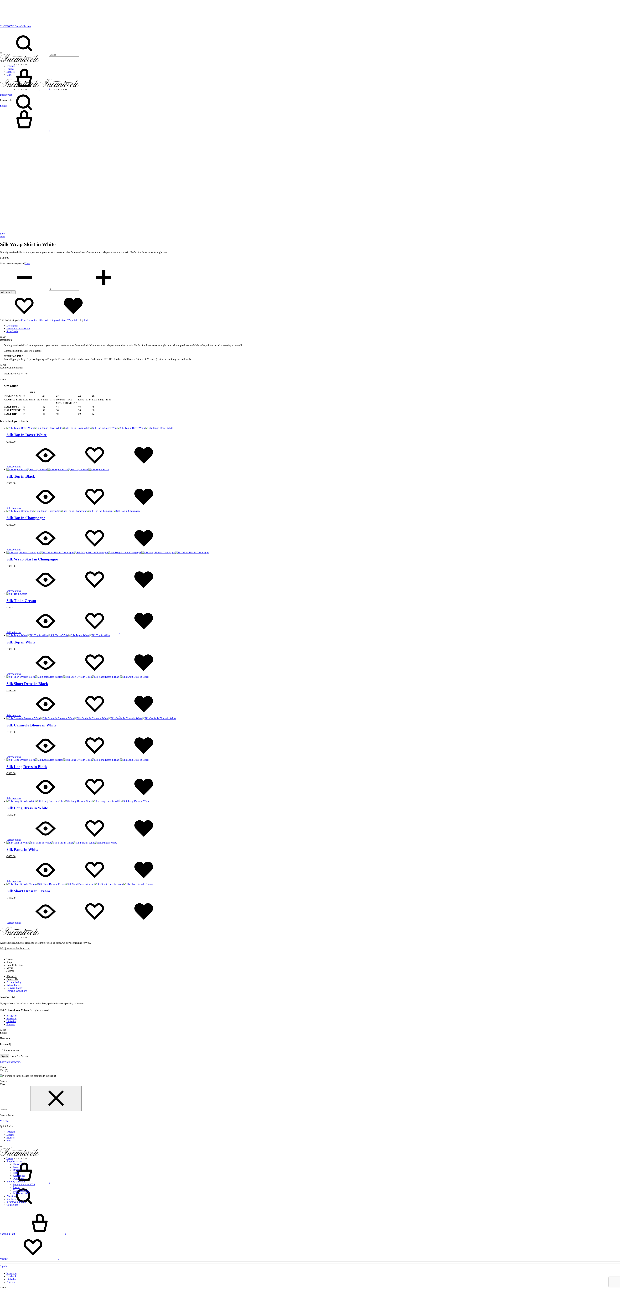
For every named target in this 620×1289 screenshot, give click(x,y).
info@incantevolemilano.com (15, 948)
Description (12, 325)
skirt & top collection (55, 320)
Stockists (11, 1199)
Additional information (18, 328)
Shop (9, 962)
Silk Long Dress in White (27, 808)
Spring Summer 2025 (24, 1184)
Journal (10, 970)
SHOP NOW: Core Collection (15, 26)
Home (9, 959)
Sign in (4, 1056)
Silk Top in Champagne (25, 518)
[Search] (39, 54)
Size (2, 263)
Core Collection (29, 320)
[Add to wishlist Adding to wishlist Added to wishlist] (49, 317)
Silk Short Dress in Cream (28, 891)
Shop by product (14, 1161)
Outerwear (18, 1178)
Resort (16, 1187)
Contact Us (12, 979)
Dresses (10, 1134)
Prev (2, 233)
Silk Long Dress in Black (26, 767)
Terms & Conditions (16, 990)
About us (11, 1196)
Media (9, 968)
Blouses (10, 1137)
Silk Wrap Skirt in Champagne (32, 559)
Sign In (3, 1266)
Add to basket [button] (13, 632)
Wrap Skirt (72, 320)
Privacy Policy (13, 982)
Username (5, 1038)
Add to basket (7, 292)
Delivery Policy (14, 988)
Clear (27, 263)
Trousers (10, 1131)
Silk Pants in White (22, 849)
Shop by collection (16, 1181)
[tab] (313, 325)
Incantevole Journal (16, 1202)
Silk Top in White (21, 642)
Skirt (41, 320)
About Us (11, 976)
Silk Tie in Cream (21, 601)
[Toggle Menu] (1, 52)
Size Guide (12, 331)
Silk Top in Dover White (26, 435)
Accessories (19, 1175)
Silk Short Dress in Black (27, 684)
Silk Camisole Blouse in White (31, 725)
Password (5, 1044)
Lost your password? (10, 1062)
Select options (13, 466)
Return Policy (13, 985)
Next (2, 236)
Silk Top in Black (20, 476)
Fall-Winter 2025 (21, 1193)
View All (4, 1120)
